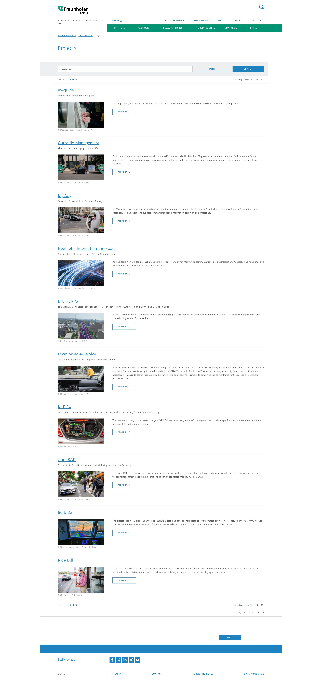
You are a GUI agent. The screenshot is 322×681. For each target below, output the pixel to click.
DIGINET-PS (68, 301)
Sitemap (116, 674)
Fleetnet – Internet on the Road (86, 248)
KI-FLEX (64, 407)
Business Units (206, 28)
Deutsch (257, 20)
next (257, 613)
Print (230, 637)
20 (257, 80)
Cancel (212, 69)
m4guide (66, 90)
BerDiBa (65, 512)
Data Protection (254, 674)
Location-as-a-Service (77, 354)
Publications (200, 20)
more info (124, 112)
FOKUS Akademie (174, 20)
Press (221, 20)
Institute (119, 28)
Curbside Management (78, 143)
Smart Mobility (85, 35)
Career (254, 28)
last (262, 613)
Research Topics (173, 28)
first (239, 613)
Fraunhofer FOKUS (67, 35)
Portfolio (143, 28)
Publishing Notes (203, 674)
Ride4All (65, 560)
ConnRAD (67, 459)
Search (261, 7)
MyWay (64, 195)
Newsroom (231, 28)
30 (262, 80)
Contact (238, 20)
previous (244, 613)
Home (116, 20)
